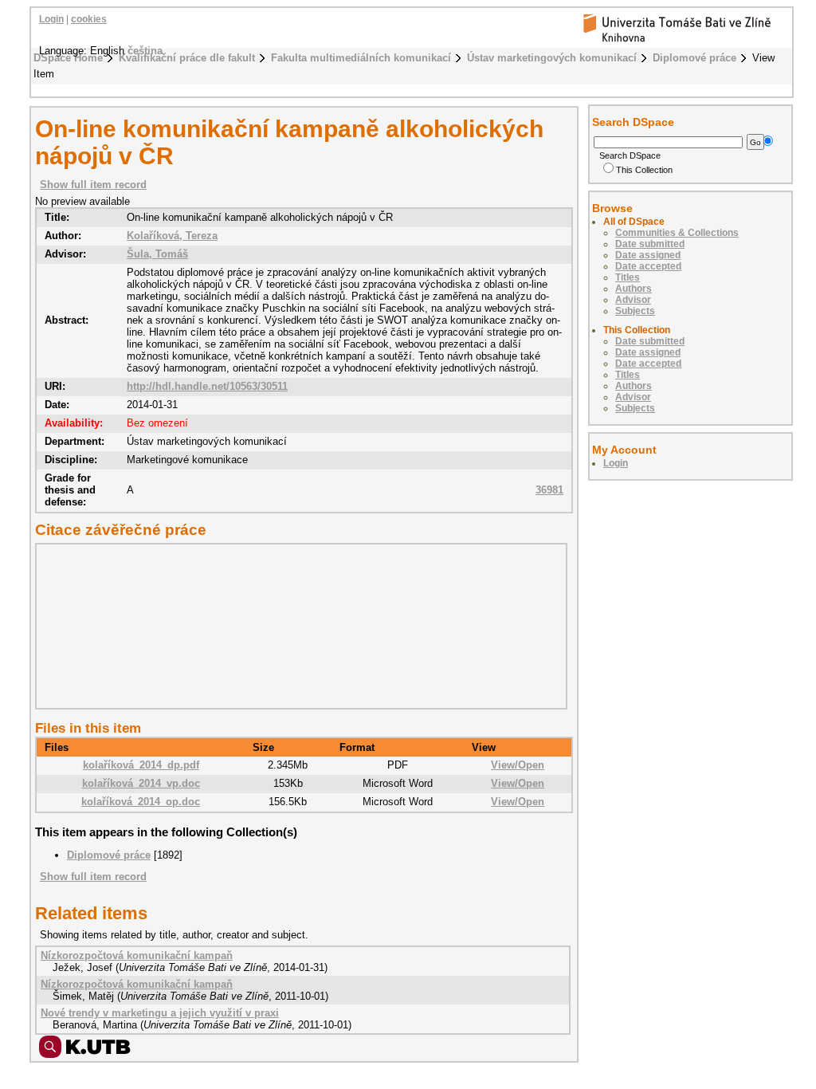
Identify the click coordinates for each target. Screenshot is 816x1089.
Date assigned (648, 255)
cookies (89, 19)
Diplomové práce (694, 58)
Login (51, 19)
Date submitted (650, 244)
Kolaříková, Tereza (172, 236)
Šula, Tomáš (157, 254)
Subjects (635, 310)
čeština (145, 51)
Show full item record (93, 185)
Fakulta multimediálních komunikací (361, 58)
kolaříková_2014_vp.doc (141, 783)
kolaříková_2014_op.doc (140, 802)
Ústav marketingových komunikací (552, 58)
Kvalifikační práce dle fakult (187, 58)
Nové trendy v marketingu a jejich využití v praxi (160, 1013)
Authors (633, 288)
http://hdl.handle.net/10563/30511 (207, 386)
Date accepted (648, 266)
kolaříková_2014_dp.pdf (141, 765)
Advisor (633, 299)
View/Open (517, 765)
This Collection (644, 170)
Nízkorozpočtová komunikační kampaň (137, 955)
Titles (627, 277)
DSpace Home (68, 58)
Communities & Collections (677, 232)
